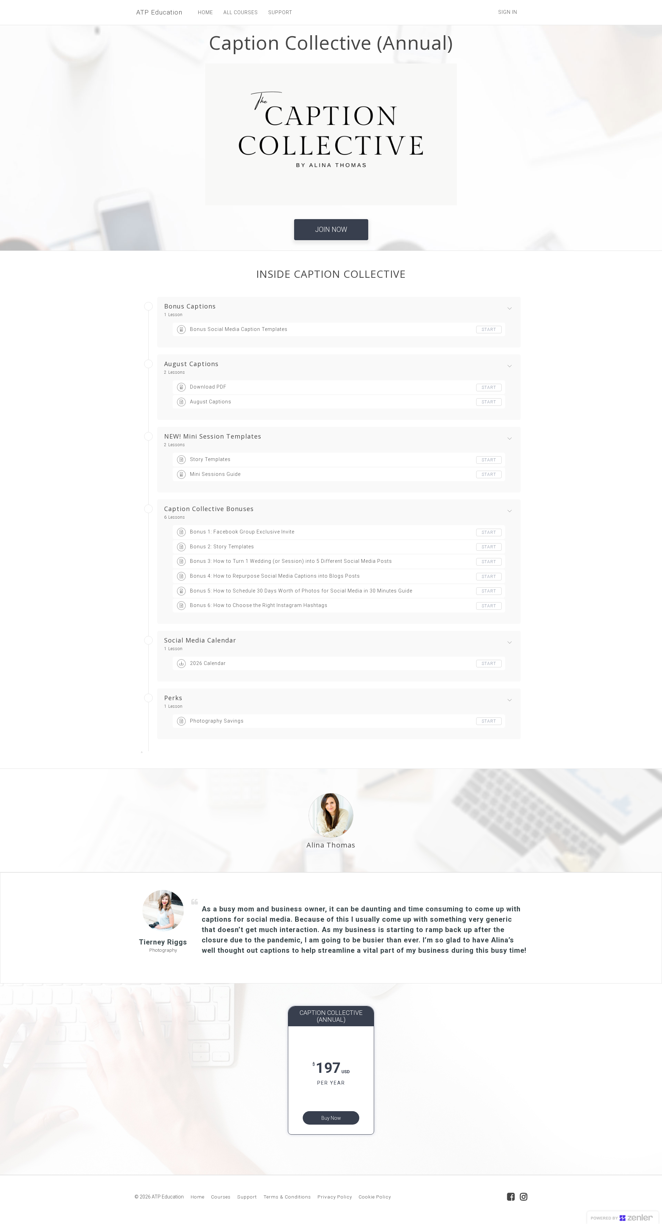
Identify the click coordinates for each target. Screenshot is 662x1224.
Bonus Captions (190, 306)
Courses (221, 1196)
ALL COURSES (240, 12)
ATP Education (159, 12)
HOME (205, 12)
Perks (173, 698)
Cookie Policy (375, 1196)
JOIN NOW (331, 229)
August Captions (191, 364)
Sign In (507, 12)
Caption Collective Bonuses (209, 509)
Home (197, 1196)
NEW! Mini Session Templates (212, 436)
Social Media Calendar (200, 640)
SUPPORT (280, 12)
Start (489, 329)
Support (247, 1196)
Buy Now (331, 1118)
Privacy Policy (335, 1196)
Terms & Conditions (287, 1196)
